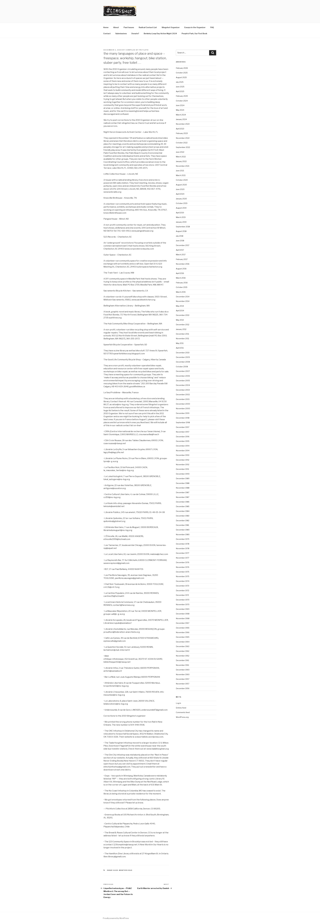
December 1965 (182, 637)
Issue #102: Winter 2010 (119, 870)
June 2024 (180, 105)
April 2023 (180, 129)
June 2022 (180, 152)
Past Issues (129, 27)
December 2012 (182, 324)
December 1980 (183, 530)
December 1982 (182, 520)
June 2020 (180, 189)
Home (105, 27)
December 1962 (182, 651)
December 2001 (183, 399)
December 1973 (182, 586)
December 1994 (182, 446)
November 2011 (182, 338)
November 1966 (182, 632)
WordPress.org (182, 717)
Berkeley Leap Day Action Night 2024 (160, 33)
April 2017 (180, 250)
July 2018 (179, 236)
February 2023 (182, 133)
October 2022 (182, 143)
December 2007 (183, 371)
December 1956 (182, 688)
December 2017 (182, 245)
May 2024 (180, 110)
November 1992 (182, 464)
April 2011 (180, 348)
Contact (107, 33)
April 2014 (180, 310)
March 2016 (181, 278)
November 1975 (182, 576)
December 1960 (183, 670)
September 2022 (183, 147)
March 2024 (181, 115)
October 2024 (182, 101)
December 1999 (182, 413)
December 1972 (182, 590)
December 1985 (182, 506)
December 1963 (182, 646)
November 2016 (182, 264)
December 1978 (182, 544)
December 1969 (182, 609)
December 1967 (182, 623)
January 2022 (181, 161)
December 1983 (182, 516)
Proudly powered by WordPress (116, 918)
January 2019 (181, 222)
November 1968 (182, 618)
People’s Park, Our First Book (194, 33)
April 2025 (180, 91)
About (116, 27)
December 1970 (182, 600)
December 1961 (182, 660)
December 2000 (183, 404)
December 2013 (182, 315)
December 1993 (182, 455)
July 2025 (180, 82)
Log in (178, 703)
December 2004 (183, 385)
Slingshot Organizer (171, 27)
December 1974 (182, 581)
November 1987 (182, 497)
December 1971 (182, 595)
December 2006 (183, 376)
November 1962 (182, 656)
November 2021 (182, 166)
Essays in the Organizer (195, 27)
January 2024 (181, 119)
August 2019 (181, 208)
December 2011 (182, 334)
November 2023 (183, 124)
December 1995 (182, 441)
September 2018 (183, 227)
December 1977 (182, 553)
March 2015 (181, 292)
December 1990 (183, 474)
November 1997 (182, 432)
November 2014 (182, 301)
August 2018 (181, 231)
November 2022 (183, 138)
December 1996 (182, 436)
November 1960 (183, 674)
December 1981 (182, 525)
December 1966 (182, 628)
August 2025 (181, 77)
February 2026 (182, 68)
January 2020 (181, 199)
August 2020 (181, 185)
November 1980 (183, 534)
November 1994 (182, 450)
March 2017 (181, 254)
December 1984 (182, 511)
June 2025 (180, 87)
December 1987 (182, 492)
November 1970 (182, 604)
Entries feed (181, 708)
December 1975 (182, 572)
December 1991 (182, 469)
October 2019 (181, 203)
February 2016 (182, 283)
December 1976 (182, 562)
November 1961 (182, 665)
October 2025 (182, 73)
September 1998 (183, 422)
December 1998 (182, 418)
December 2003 (183, 390)
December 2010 (183, 353)
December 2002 (183, 394)
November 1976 (182, 567)
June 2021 (180, 171)
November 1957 (182, 684)
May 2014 (180, 306)
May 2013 (180, 320)
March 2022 (181, 157)
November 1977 (182, 558)
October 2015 (181, 287)
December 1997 (182, 427)
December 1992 (182, 460)
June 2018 (180, 241)
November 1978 (182, 548)
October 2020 (182, 180)
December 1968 (182, 614)
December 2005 (183, 380)
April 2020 (180, 194)
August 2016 (181, 269)
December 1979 (182, 539)
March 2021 (181, 175)
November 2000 (183, 408)
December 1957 (182, 679)
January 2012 (181, 329)
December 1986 (182, 502)
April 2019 (180, 213)
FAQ (212, 27)
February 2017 (182, 259)
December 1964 (182, 642)
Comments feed (183, 712)
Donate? (135, 33)
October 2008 (182, 367)
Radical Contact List (148, 27)
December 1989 (182, 478)
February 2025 (182, 96)
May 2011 (180, 343)
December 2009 (183, 357)
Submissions (121, 33)
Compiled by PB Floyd (137, 50)
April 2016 (180, 273)
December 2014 (182, 297)
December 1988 (182, 483)
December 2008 (183, 362)
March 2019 (181, 217)
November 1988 (182, 488)
